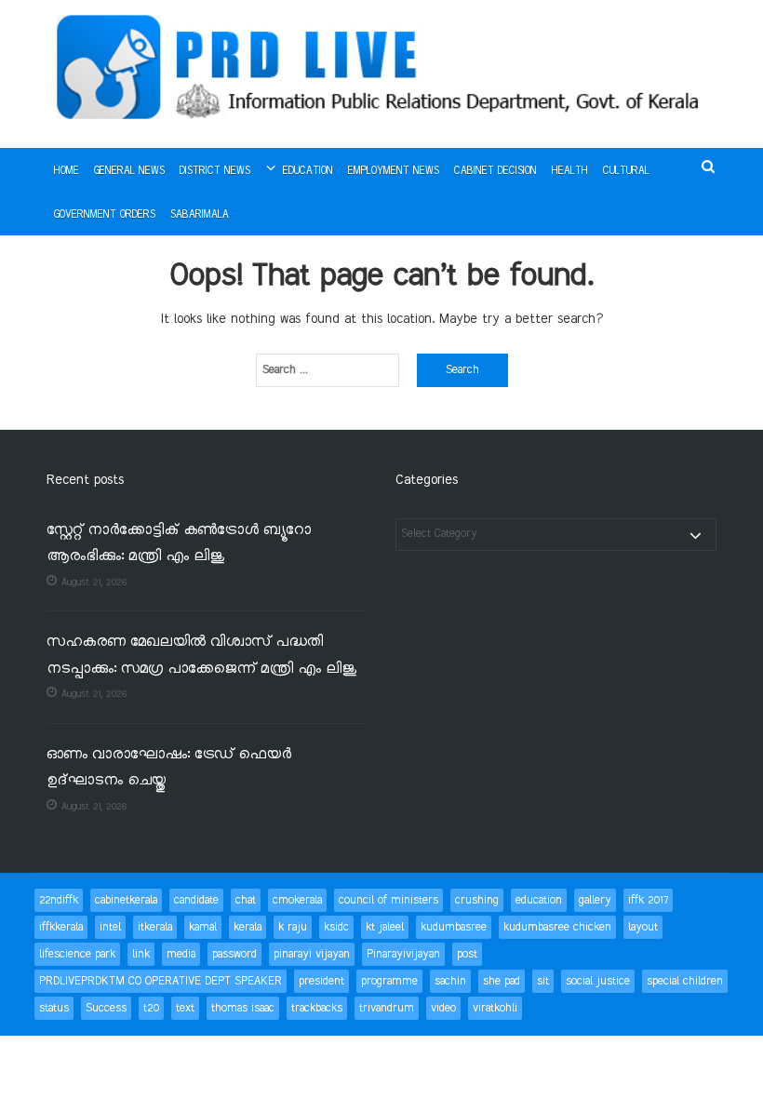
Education (308, 171)
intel (110, 927)
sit (543, 981)
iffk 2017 (648, 900)
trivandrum (386, 1008)
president (321, 981)
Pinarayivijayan (403, 954)
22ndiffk (58, 900)
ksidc (336, 927)
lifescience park (77, 954)
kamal (203, 927)
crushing (477, 900)
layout (643, 927)
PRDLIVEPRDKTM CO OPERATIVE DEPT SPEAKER (160, 981)
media (181, 954)
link (141, 954)
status (54, 1008)
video (443, 1008)
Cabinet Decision (495, 171)
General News (129, 171)
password (234, 954)
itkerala (155, 927)
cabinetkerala (126, 900)
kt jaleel (385, 927)
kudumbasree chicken (557, 927)
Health (570, 171)
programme (389, 981)
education (538, 900)
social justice (598, 981)
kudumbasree (454, 927)
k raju (292, 927)
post (467, 954)
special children (685, 981)
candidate (196, 900)
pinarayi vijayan (312, 954)
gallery (595, 900)
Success (106, 1008)
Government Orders (104, 214)
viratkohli (495, 1008)
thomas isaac (242, 1008)
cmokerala (297, 900)
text (185, 1008)
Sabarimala (199, 214)
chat (245, 900)
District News (215, 171)
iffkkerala (61, 927)
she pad (501, 981)
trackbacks (316, 1008)
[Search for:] (327, 370)
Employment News (393, 171)
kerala (247, 927)
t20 (151, 1008)
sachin (450, 981)
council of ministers (388, 900)
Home (66, 171)
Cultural (626, 171)
